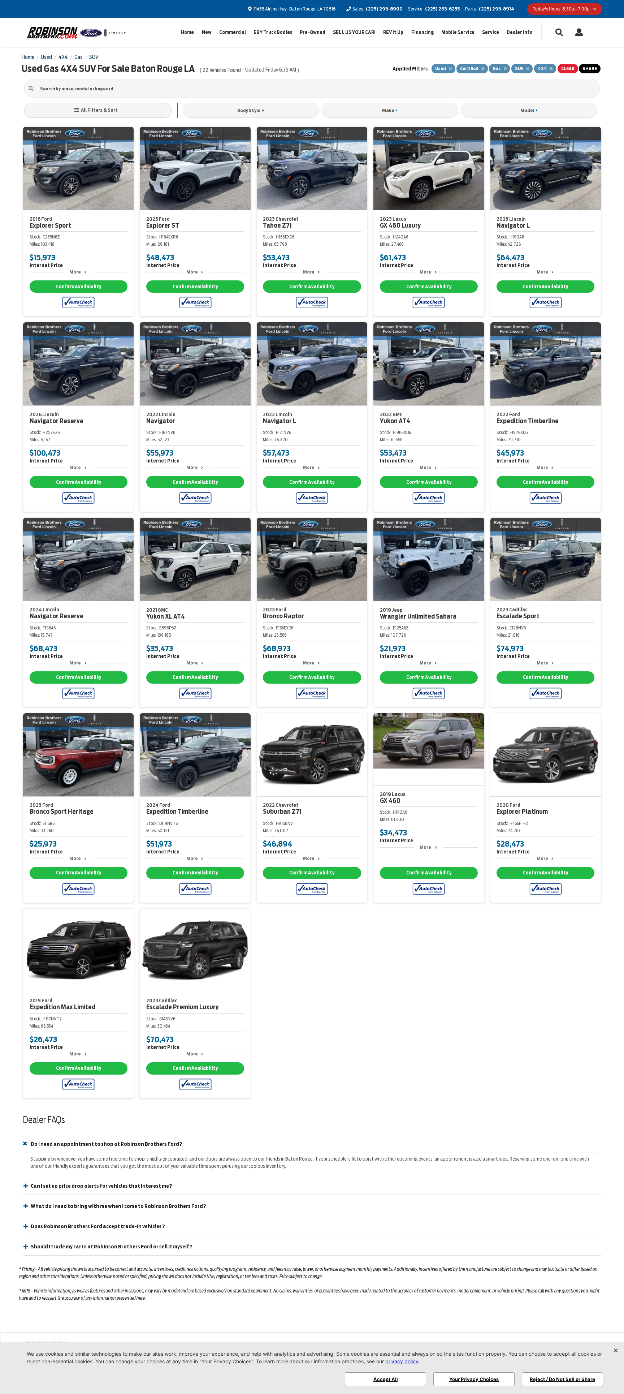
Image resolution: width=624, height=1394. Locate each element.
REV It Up (393, 32)
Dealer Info (520, 32)
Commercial (232, 32)
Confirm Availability (78, 286)
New (207, 32)
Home (187, 32)
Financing (422, 32)
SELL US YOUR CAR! (354, 32)
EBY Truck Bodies (273, 32)
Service (490, 32)
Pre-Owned (312, 32)
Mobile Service (457, 32)
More (75, 272)
